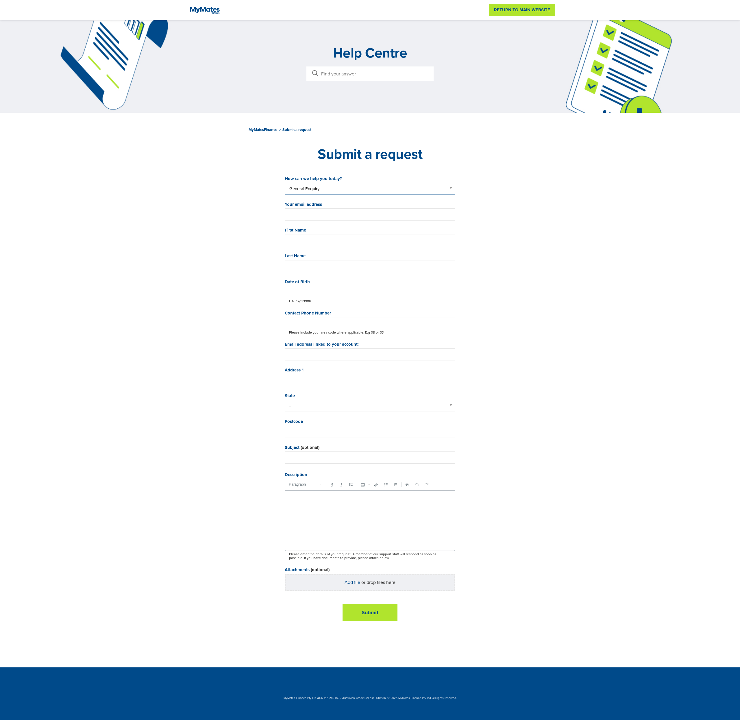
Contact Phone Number (308, 313)
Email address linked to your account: (322, 344)
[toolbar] (370, 484)
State (290, 395)
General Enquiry (304, 189)
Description (296, 474)
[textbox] (370, 520)
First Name (295, 230)
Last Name (295, 255)
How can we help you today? (313, 178)
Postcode (294, 421)
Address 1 (294, 370)
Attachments (307, 569)
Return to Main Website (522, 10)
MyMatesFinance (263, 129)
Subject (302, 447)
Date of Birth (297, 282)
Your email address (303, 204)
